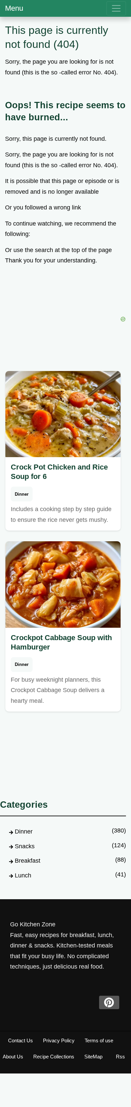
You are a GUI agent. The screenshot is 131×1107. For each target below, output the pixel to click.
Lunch (23, 875)
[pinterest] (109, 1002)
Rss (120, 1056)
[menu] (116, 8)
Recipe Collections (53, 1056)
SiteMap (93, 1056)
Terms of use (99, 1040)
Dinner (22, 494)
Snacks (25, 846)
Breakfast (27, 860)
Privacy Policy (59, 1040)
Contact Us (20, 1040)
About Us (13, 1056)
